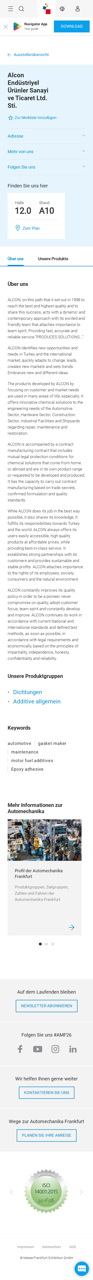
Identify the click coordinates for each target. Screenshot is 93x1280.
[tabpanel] (45, 877)
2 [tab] (46, 944)
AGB (72, 1247)
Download (72, 26)
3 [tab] (52, 944)
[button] (46, 136)
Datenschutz (51, 1247)
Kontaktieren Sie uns (46, 1092)
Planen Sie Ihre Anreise (46, 1135)
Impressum (25, 1247)
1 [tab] (40, 944)
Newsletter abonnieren (46, 1006)
